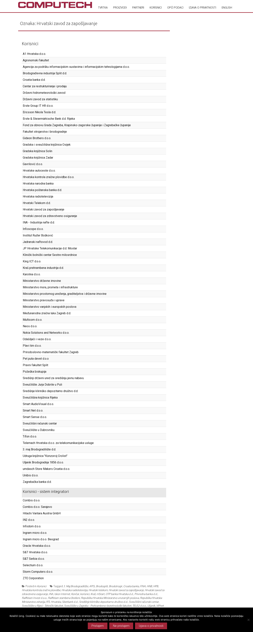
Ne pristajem (121, 626)
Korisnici (156, 7)
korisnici (84, 593)
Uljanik (151, 605)
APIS (92, 586)
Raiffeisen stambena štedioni (64, 597)
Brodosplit (102, 586)
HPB (155, 586)
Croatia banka (131, 586)
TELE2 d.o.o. (139, 605)
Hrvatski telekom (98, 590)
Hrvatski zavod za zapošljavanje (126, 590)
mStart (100, 593)
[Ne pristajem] (248, 620)
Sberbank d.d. (70, 601)
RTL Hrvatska (53, 601)
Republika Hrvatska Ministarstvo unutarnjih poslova (110, 597)
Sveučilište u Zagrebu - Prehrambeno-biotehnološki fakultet (97, 605)
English (227, 7)
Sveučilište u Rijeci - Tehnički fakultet (42, 605)
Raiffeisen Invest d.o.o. (34, 597)
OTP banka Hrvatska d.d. (119, 593)
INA (51, 593)
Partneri (138, 7)
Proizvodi (120, 7)
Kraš (93, 593)
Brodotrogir (115, 586)
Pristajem (97, 626)
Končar (75, 593)
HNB (149, 586)
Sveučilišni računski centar (144, 601)
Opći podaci (175, 7)
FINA (143, 586)
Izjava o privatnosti (202, 7)
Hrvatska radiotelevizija (74, 590)
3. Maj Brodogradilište (75, 586)
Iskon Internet (62, 593)
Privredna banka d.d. (146, 593)
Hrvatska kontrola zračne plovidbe (41, 590)
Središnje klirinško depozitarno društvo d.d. (103, 601)
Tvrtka (103, 7)
